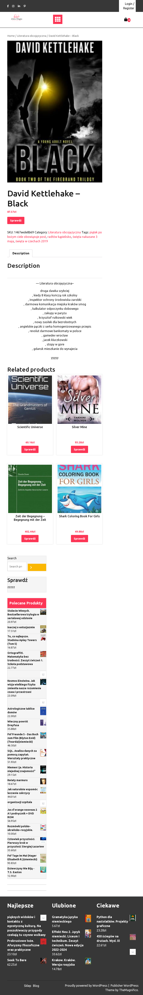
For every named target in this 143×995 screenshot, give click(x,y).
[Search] (37, 567)
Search (12, 558)
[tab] (20, 253)
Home (11, 35)
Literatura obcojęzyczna (31, 35)
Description (20, 253)
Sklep (27, 985)
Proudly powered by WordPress (86, 985)
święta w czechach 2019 (31, 241)
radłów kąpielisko (59, 236)
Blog (36, 985)
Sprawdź (16, 220)
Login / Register (128, 6)
